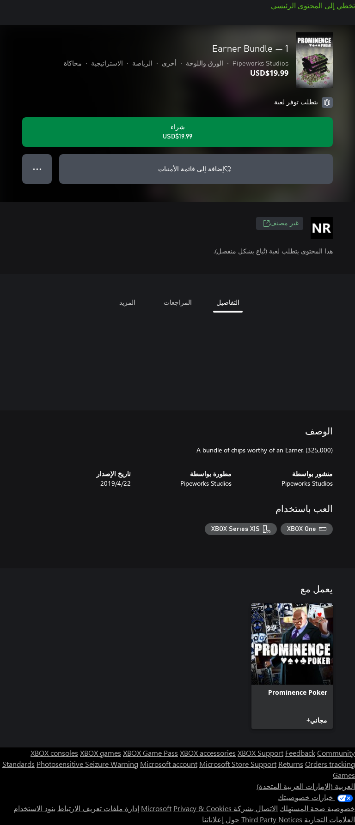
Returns (290, 764)
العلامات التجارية (329, 819)
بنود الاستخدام (34, 808)
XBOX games (100, 753)
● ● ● (37, 168)
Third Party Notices (271, 819)
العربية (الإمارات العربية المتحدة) (306, 786)
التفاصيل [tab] (227, 302)
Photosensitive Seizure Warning (87, 764)
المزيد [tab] (127, 302)
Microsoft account (168, 764)
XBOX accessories (208, 753)
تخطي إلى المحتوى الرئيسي (313, 5)
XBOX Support (260, 753)
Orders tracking (330, 764)
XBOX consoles (54, 753)
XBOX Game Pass (150, 753)
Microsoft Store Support (237, 764)
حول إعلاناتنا (220, 819)
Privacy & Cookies (202, 808)
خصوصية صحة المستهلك (317, 808)
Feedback (300, 753)
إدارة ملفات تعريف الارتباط (98, 808)
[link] (292, 666)
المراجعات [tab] (178, 302)
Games (344, 775)
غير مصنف (284, 223)
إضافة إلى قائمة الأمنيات (191, 168)
